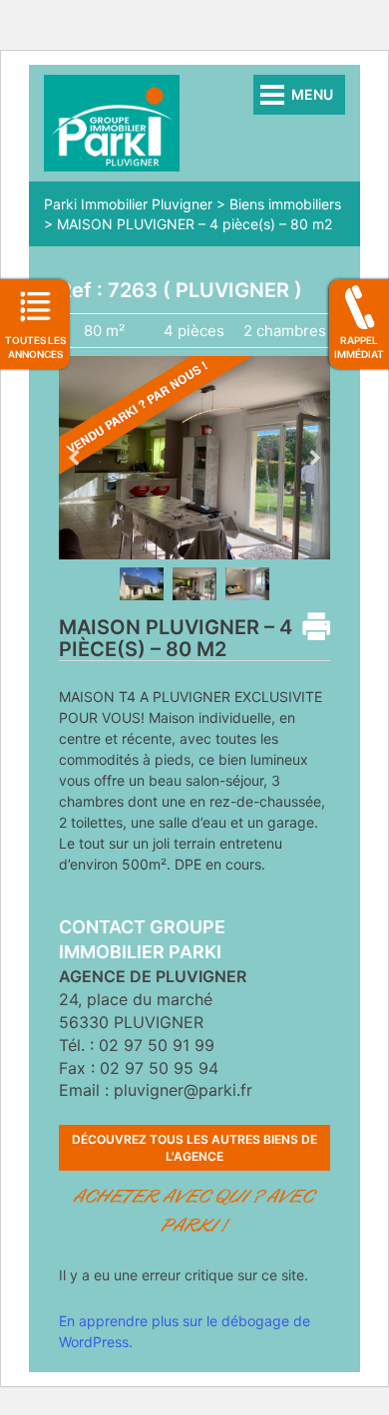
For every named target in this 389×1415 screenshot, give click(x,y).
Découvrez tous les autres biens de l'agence (194, 1148)
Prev (74, 458)
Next (314, 458)
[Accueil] (112, 121)
